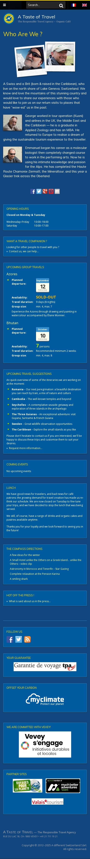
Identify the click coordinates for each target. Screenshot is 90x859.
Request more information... (25, 448)
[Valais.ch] (47, 801)
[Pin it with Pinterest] (51, 191)
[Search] (61, 5)
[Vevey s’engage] (45, 744)
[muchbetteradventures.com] (45, 785)
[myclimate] (45, 699)
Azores (11, 274)
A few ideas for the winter (25, 555)
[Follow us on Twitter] (18, 639)
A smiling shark (19, 579)
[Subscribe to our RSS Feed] (27, 639)
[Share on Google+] (45, 191)
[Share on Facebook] (32, 191)
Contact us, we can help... (24, 251)
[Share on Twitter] (38, 191)
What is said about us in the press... (30, 601)
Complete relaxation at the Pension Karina (35, 574)
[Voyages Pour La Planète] (27, 785)
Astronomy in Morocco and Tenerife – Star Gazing (39, 569)
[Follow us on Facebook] (9, 639)
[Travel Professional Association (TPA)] (45, 666)
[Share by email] (57, 191)
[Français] (73, 3)
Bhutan (12, 323)
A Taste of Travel (36, 17)
